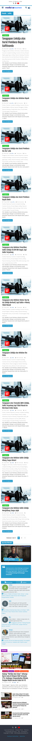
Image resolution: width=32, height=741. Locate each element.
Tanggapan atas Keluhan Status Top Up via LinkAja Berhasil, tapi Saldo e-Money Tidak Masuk (16, 302)
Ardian (10, 585)
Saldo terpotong (16, 208)
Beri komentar (19, 103)
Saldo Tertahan (16, 59)
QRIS (20, 418)
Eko (10, 617)
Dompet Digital (5, 107)
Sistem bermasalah (23, 471)
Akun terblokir (10, 50)
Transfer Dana (22, 420)
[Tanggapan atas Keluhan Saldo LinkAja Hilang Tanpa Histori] (16, 444)
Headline (11, 671)
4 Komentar (19, 48)
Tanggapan (5, 35)
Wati (10, 601)
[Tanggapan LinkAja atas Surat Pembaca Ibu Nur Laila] (16, 135)
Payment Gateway (19, 55)
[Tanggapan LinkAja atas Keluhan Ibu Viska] (16, 339)
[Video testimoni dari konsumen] (16, 553)
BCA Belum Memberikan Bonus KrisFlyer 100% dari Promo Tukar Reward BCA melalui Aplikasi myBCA (15, 611)
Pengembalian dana (15, 109)
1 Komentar (19, 153)
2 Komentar (19, 254)
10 (23, 709)
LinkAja (13, 55)
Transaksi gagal (5, 111)
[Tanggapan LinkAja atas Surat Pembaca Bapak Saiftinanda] (16, 25)
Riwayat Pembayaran (7, 471)
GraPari (24, 361)
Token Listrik (23, 208)
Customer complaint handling (9, 53)
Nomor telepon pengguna (12, 363)
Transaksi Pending (14, 210)
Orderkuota (4, 416)
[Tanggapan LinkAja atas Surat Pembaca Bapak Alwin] (16, 184)
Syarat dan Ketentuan (9, 730)
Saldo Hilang (15, 471)
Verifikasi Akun (24, 59)
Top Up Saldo (24, 109)
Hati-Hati (5, 671)
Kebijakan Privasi (19, 730)
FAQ (19, 731)
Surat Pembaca (24, 671)
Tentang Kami (24, 731)
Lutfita (12, 48)
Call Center (17, 50)
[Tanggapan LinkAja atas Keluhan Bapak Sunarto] (16, 85)
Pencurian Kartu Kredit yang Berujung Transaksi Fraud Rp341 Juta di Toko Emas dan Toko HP (20, 714)
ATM (26, 254)
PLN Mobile (9, 208)
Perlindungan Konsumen (11, 731)
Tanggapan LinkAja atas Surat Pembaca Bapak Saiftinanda (13, 42)
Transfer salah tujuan (21, 366)
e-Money (12, 107)
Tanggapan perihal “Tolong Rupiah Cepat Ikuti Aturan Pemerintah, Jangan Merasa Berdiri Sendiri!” (16, 624)
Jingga (14, 682)
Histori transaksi (10, 469)
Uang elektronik (13, 111)
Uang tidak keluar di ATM (11, 263)
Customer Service (20, 53)
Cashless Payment (24, 50)
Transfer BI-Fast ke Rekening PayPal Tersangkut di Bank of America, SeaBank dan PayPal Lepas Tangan (16, 642)
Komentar (9, 582)
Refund (13, 366)
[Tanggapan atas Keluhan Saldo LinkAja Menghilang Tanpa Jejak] (16, 495)
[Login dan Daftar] (29, 8)
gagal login (8, 55)
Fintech (20, 258)
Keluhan (17, 671)
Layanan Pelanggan (18, 107)
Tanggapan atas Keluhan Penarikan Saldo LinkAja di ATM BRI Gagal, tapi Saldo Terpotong (14, 249)
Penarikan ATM (14, 261)
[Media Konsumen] (13, 8)
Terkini (24, 582)
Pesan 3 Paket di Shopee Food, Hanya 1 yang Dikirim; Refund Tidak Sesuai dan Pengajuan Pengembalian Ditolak (15, 595)
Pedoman (26, 730)
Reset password (8, 59)
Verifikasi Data (5, 61)
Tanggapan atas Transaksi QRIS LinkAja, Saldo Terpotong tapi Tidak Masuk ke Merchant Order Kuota (15, 405)
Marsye (11, 630)
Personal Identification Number (16, 57)
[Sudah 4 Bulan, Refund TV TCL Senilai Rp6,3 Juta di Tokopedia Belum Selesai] (6, 693)
